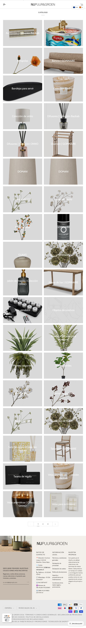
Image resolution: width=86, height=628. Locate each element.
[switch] (7, 620)
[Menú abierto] (6, 7)
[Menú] (10, 614)
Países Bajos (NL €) (27, 610)
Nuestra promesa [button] (72, 556)
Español (8, 610)
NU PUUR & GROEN (12, 617)
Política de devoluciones (59, 574)
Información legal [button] (58, 556)
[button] (78, 7)
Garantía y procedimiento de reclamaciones (57, 580)
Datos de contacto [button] (40, 556)
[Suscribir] (27, 584)
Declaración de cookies (59, 571)
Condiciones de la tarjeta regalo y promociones (57, 587)
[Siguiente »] (55, 526)
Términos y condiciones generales (41, 617)
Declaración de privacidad (70, 617)
